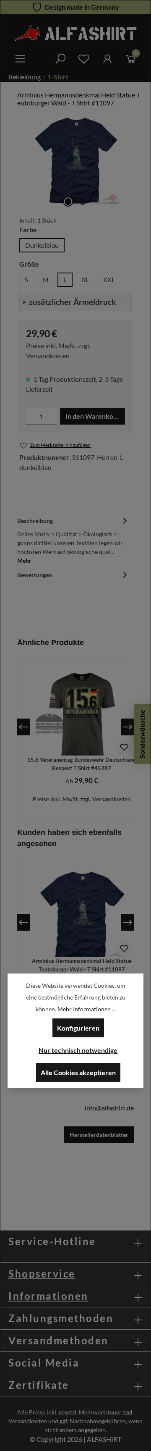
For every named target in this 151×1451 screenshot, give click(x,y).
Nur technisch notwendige (78, 1050)
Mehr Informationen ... (86, 1009)
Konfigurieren (78, 1028)
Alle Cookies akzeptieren (78, 1072)
